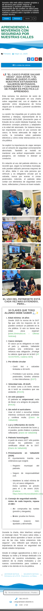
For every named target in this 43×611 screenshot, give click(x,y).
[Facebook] (28, 59)
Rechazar (17, 18)
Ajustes (27, 18)
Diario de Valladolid (27, 433)
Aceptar (6, 18)
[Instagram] (40, 59)
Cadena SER (26, 357)
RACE (20, 392)
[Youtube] (36, 59)
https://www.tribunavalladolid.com (27, 494)
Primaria (7, 54)
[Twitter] (32, 59)
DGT (33, 379)
